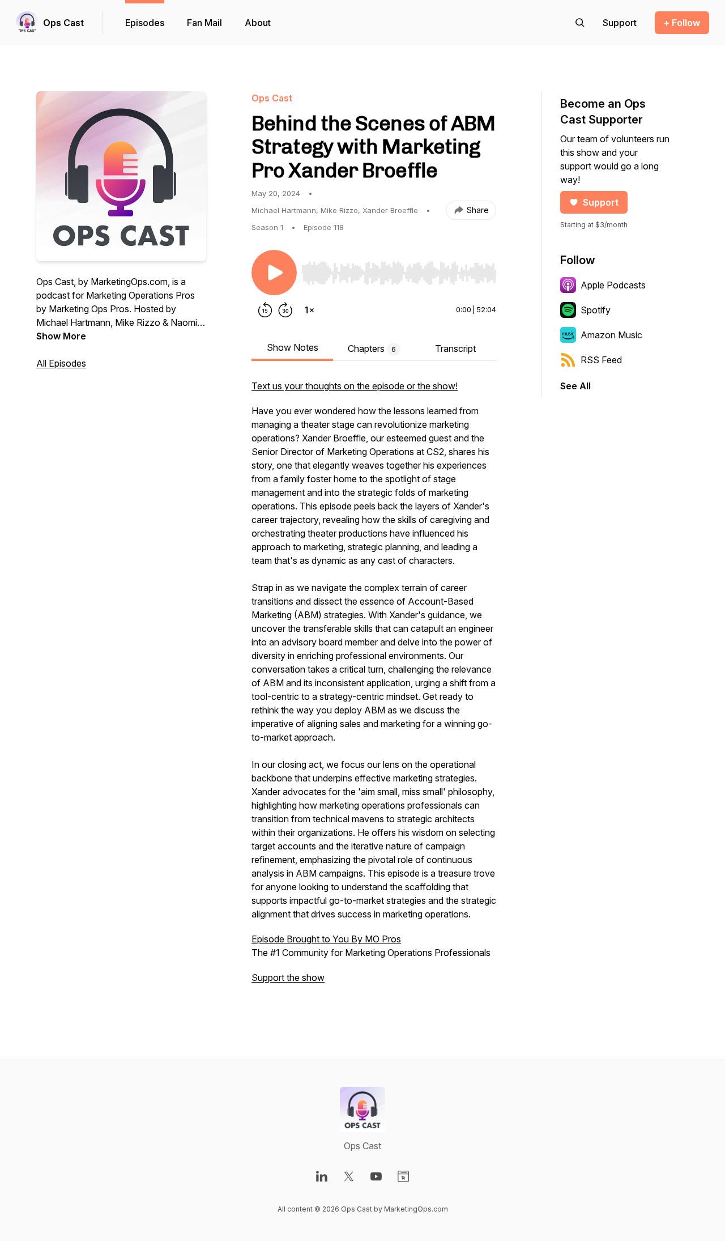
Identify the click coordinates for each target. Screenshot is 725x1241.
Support (601, 202)
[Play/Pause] (274, 272)
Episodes (144, 22)
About (258, 22)
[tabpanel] (373, 687)
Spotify (596, 310)
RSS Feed (601, 360)
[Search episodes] (580, 22)
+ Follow (682, 22)
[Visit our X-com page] (349, 1176)
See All (575, 386)
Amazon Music (611, 335)
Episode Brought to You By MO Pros (326, 939)
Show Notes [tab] (292, 347)
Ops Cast (63, 22)
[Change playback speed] (309, 310)
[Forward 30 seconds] (285, 310)
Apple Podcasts (613, 285)
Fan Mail (204, 22)
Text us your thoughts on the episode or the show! (354, 386)
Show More (61, 336)
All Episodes (61, 363)
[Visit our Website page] (403, 1176)
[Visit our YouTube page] (376, 1176)
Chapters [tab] (372, 348)
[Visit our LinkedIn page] (321, 1176)
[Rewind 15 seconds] (265, 310)
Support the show (288, 977)
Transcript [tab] (455, 348)
